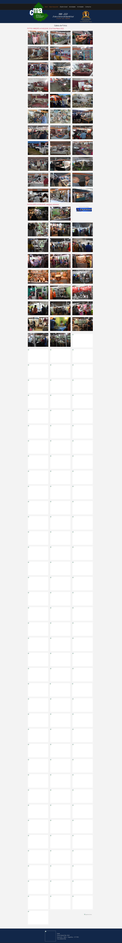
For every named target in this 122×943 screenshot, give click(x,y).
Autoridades (72, 7)
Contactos (88, 7)
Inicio (46, 7)
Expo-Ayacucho (53, 7)
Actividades (80, 7)
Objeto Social (63, 7)
